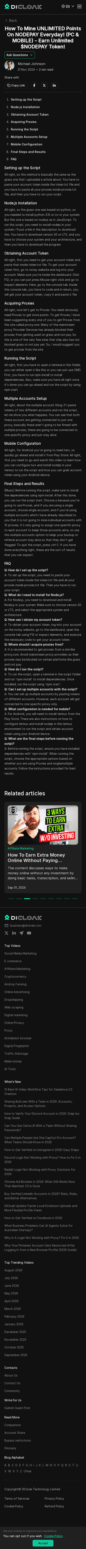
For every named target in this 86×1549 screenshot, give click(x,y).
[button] (67, 6)
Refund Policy (54, 1506)
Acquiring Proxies (24, 122)
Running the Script (24, 129)
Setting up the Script (26, 99)
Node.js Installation (25, 107)
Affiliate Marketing (21, 848)
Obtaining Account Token (30, 114)
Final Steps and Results (28, 152)
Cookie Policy (13, 1506)
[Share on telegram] (21, 933)
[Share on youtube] (29, 933)
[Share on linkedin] (14, 933)
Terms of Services (16, 1498)
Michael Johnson (31, 64)
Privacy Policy (54, 1498)
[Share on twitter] (6, 933)
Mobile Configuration (26, 144)
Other (28, 1471)
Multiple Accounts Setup (29, 137)
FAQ (13, 159)
